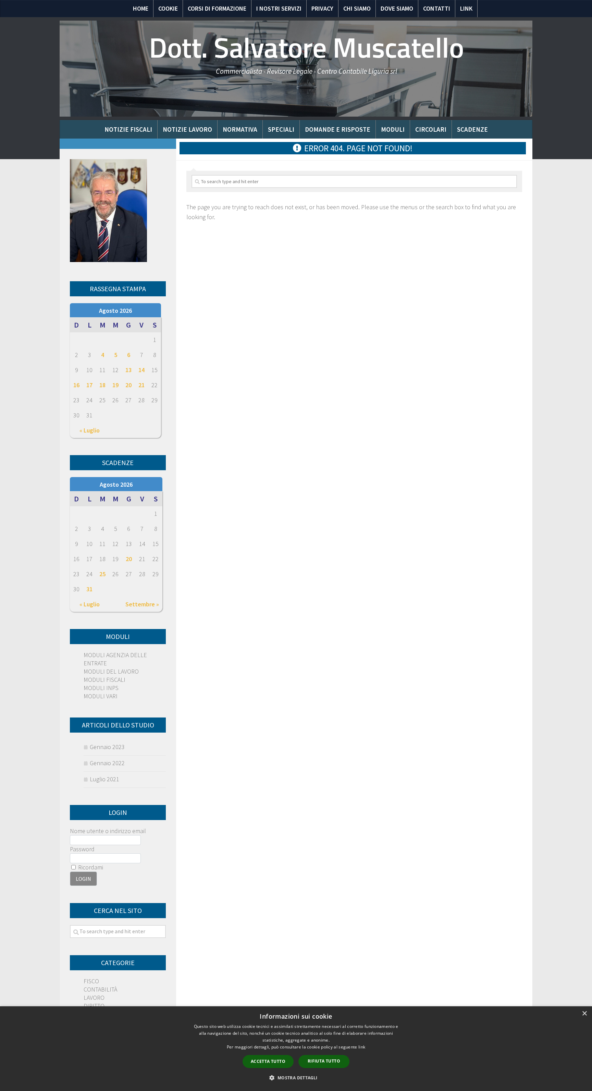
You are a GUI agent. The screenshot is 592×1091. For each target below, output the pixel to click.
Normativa (240, 129)
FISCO (91, 981)
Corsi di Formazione (217, 8)
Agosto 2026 (115, 311)
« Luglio (89, 430)
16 (76, 385)
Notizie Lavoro (187, 129)
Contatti (436, 8)
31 (89, 589)
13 (128, 370)
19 (115, 385)
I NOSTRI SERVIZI (278, 8)
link (361, 1047)
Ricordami (90, 867)
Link (466, 8)
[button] (295, 1078)
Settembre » (142, 604)
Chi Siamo (357, 8)
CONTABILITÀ (100, 989)
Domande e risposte (337, 129)
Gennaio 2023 (107, 747)
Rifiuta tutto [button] (324, 1061)
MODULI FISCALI (104, 680)
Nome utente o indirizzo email (108, 831)
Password (82, 849)
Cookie (168, 8)
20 (128, 385)
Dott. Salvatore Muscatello (306, 48)
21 (141, 385)
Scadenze (472, 129)
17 (89, 385)
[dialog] (296, 1048)
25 (102, 574)
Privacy (322, 8)
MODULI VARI (101, 696)
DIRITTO (94, 1006)
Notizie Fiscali (128, 129)
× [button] (584, 1013)
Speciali (281, 129)
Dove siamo (397, 8)
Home (140, 8)
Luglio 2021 (104, 779)
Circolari (430, 129)
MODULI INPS (101, 688)
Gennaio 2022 (107, 763)
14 (141, 370)
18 (102, 385)
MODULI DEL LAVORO (111, 671)
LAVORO (94, 997)
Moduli (393, 129)
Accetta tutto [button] (268, 1061)
